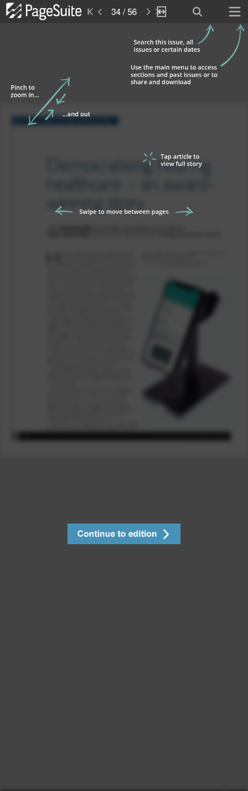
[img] (124, 407)
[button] (124, 535)
